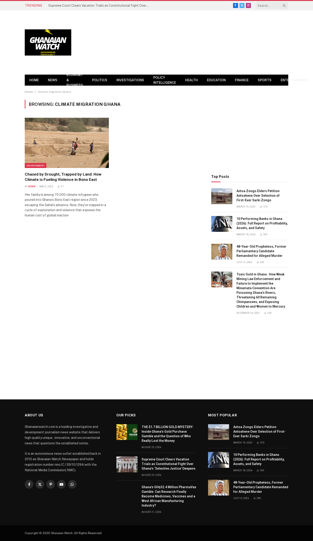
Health (191, 80)
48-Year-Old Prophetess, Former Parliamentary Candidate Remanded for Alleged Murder (261, 251)
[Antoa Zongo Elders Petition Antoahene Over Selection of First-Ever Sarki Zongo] (221, 196)
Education (216, 80)
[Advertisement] (204, 42)
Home (34, 80)
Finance (242, 80)
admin (32, 186)
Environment (35, 165)
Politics (99, 80)
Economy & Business (74, 80)
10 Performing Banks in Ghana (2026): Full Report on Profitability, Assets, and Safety (262, 223)
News (52, 80)
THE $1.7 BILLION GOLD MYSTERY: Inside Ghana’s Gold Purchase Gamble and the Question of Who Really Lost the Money (167, 434)
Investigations (130, 80)
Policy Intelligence (164, 80)
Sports (265, 80)
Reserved (95, 533)
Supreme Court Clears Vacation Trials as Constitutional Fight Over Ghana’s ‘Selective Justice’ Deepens (99, 5)
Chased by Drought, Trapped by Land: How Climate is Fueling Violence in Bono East (63, 177)
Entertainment (294, 80)
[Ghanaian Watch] (48, 42)
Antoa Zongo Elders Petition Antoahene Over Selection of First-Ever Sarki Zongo (258, 195)
